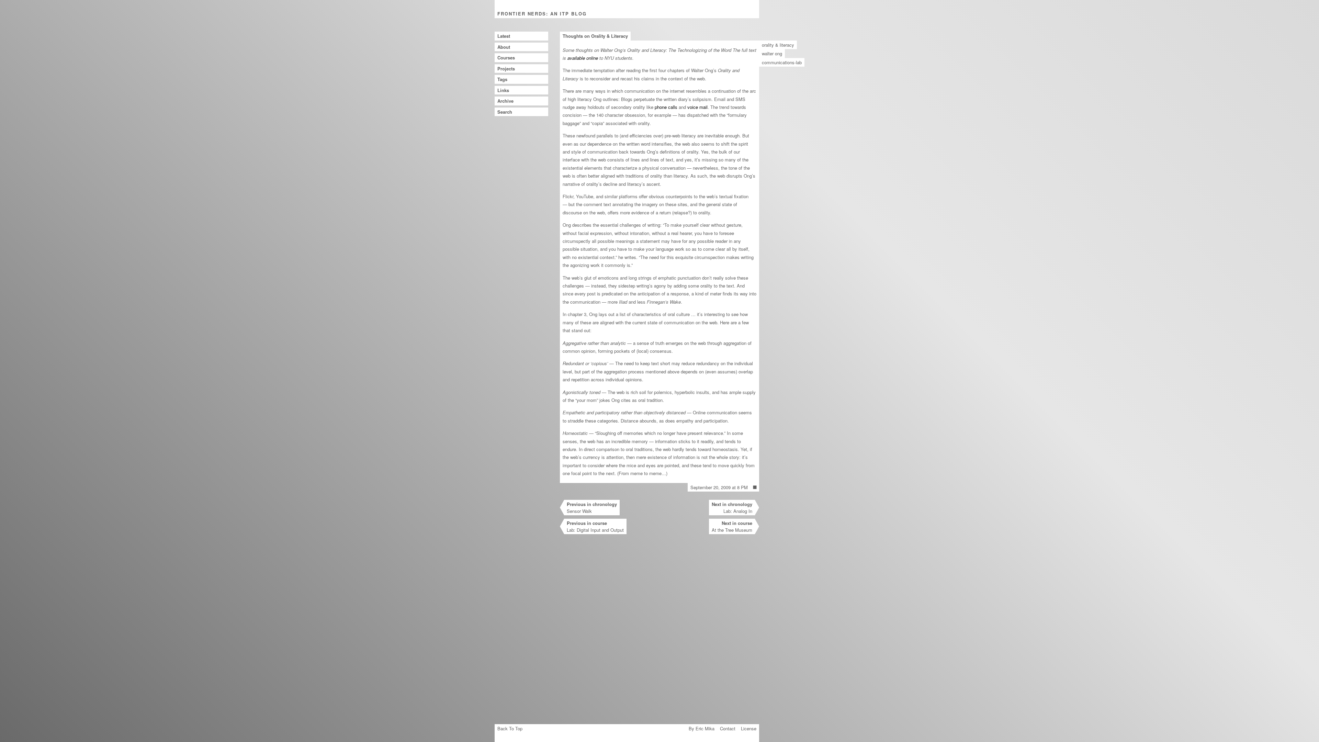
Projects (506, 68)
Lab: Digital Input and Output (595, 526)
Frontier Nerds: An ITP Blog (542, 13)
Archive (505, 101)
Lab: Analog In (732, 507)
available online (582, 58)
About (503, 47)
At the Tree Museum (732, 526)
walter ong (772, 53)
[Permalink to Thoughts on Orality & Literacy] (755, 487)
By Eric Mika (701, 728)
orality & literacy (778, 45)
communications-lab (782, 62)
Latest (503, 36)
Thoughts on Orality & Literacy (595, 36)
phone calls (666, 107)
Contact (727, 728)
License (748, 728)
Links (503, 90)
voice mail (697, 107)
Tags (502, 79)
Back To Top (509, 728)
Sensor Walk (592, 507)
